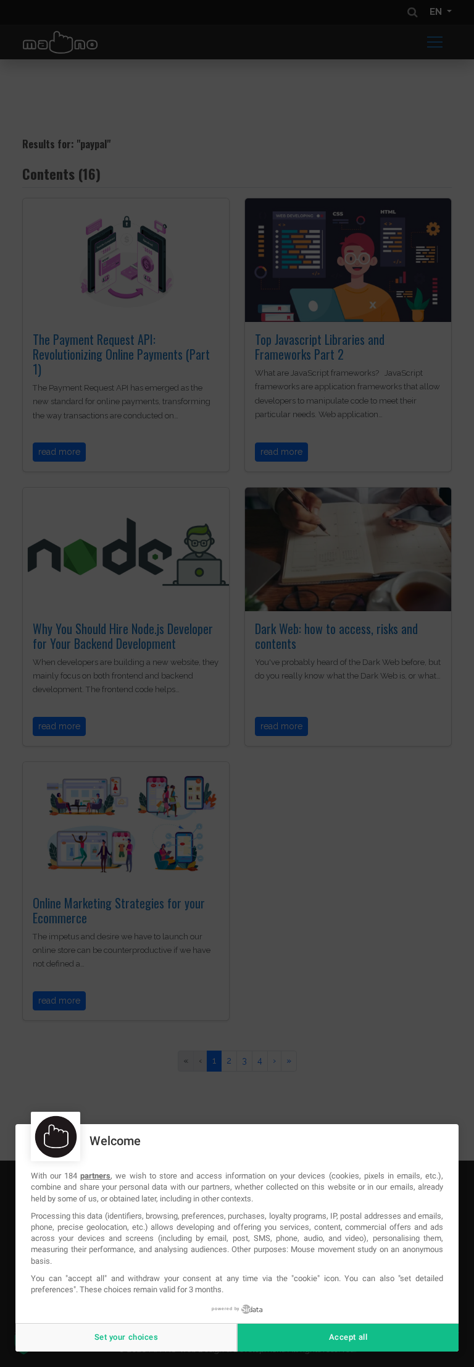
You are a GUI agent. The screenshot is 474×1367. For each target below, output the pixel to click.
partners (95, 1175)
